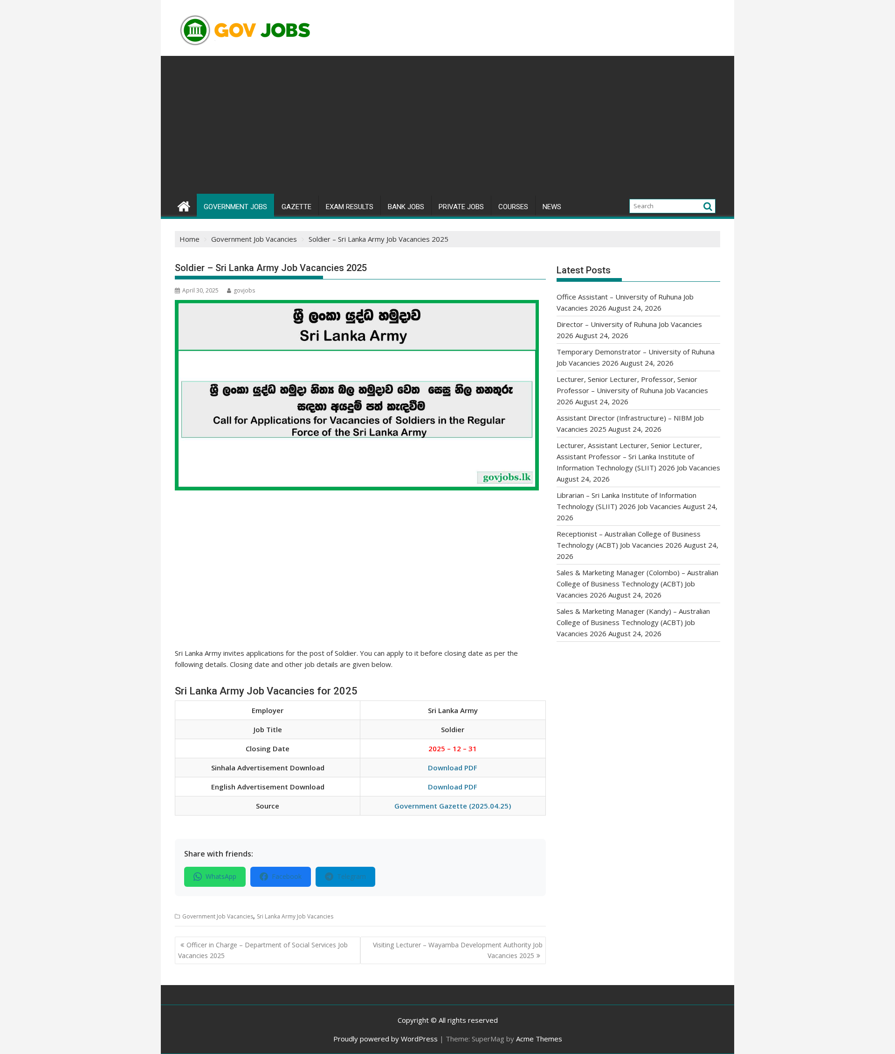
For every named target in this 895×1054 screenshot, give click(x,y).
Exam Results (349, 207)
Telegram (351, 876)
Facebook (287, 876)
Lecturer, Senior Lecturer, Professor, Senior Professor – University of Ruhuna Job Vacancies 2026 (632, 390)
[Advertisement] (447, 126)
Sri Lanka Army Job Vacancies (295, 916)
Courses (513, 207)
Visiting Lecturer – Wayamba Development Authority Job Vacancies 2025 (458, 949)
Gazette (296, 207)
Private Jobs (461, 207)
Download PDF (452, 767)
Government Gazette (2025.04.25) (452, 805)
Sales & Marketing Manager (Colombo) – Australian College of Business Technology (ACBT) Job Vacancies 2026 (637, 583)
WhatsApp (221, 876)
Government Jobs (235, 207)
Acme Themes (539, 1038)
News (552, 207)
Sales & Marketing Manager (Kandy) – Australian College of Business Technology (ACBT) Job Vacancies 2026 (633, 622)
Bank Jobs (406, 207)
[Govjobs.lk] (184, 205)
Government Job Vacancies (217, 916)
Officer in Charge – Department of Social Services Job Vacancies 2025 (263, 949)
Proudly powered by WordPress (385, 1038)
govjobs (244, 290)
